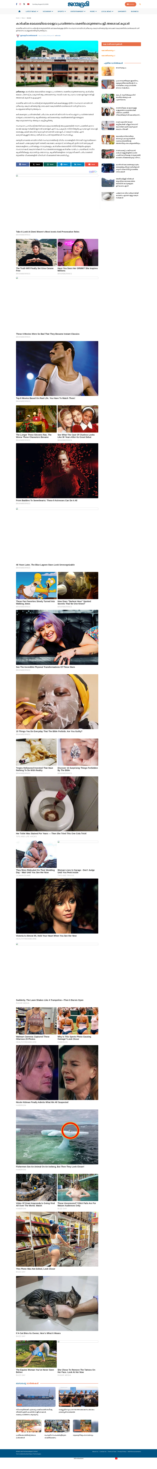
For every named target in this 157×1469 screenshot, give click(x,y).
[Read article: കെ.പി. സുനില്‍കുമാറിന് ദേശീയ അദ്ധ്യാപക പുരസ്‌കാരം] (108, 98)
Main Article (64, 1405)
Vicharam (47, 11)
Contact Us (103, 1451)
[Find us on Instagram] (20, 4)
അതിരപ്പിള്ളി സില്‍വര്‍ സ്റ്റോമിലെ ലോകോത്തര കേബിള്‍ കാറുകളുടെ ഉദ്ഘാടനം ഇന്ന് (125, 182)
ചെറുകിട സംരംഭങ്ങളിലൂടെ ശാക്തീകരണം (55, 1436)
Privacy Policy (122, 1451)
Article (20, 1430)
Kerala (29, 18)
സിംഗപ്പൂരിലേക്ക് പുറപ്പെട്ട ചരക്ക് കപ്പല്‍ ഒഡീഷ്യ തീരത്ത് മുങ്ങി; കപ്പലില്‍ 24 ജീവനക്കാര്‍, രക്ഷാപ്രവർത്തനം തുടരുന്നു (34, 1412)
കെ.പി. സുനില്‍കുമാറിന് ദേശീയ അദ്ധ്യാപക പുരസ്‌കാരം (126, 97)
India (19, 1405)
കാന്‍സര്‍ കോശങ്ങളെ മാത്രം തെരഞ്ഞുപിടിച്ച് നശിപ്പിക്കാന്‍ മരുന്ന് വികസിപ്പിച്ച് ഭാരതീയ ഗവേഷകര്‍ (127, 168)
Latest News (31, 11)
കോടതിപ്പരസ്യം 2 (108, 55)
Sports (61, 11)
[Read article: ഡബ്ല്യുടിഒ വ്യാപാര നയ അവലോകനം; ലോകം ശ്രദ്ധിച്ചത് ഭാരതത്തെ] (78, 1397)
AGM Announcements (134, 1451)
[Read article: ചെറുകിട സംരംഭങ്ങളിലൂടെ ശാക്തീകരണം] (57, 1426)
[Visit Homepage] (78, 4)
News (23, 18)
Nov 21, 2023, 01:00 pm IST (46, 36)
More (92, 11)
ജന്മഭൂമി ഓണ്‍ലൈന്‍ (28, 35)
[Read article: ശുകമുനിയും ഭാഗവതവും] (85, 1426)
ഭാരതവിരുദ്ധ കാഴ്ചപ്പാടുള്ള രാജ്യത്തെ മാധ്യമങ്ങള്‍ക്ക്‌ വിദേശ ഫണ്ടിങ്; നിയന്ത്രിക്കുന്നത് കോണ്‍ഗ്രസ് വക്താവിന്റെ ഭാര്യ (127, 113)
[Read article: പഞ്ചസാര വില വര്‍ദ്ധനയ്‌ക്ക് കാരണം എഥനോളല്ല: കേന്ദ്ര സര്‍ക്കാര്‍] (108, 196)
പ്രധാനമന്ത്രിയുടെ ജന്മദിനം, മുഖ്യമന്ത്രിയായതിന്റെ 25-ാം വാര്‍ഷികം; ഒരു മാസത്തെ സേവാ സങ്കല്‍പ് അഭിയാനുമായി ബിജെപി (127, 85)
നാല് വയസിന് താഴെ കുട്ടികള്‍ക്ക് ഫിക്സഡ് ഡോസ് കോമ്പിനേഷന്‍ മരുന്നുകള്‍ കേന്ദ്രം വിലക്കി (127, 125)
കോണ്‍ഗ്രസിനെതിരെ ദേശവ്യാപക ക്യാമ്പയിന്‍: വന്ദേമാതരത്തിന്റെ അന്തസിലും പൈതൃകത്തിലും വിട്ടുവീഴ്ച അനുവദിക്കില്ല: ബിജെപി (128, 142)
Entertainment (77, 11)
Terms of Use (112, 1451)
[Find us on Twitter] (24, 4)
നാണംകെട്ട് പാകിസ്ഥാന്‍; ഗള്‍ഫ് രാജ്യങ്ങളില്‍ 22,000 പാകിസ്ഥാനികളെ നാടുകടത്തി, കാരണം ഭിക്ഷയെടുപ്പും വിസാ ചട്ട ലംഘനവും (128, 155)
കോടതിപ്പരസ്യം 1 (108, 50)
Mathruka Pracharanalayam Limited (27, 1451)
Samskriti (122, 11)
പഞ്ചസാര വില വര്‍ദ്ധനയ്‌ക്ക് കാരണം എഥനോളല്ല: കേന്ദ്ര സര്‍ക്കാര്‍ (127, 195)
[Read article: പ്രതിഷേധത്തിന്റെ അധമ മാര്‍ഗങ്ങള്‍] (28, 1426)
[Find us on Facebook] (16, 4)
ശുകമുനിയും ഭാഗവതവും (83, 1435)
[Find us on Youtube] (28, 4)
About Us (95, 1451)
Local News (106, 11)
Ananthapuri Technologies (33, 1454)
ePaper (131, 4)
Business (135, 11)
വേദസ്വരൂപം (121, 68)
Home (18, 18)
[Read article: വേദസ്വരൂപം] (108, 71)
